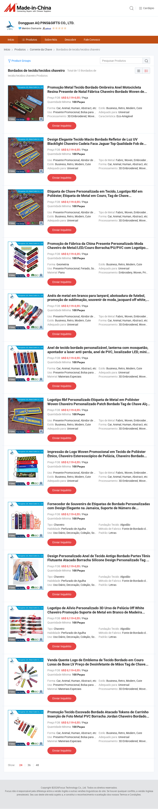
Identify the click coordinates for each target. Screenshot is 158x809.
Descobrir (70, 39)
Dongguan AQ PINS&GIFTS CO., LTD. (46, 23)
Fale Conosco (92, 39)
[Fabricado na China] (28, 7)
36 (29, 765)
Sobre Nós (51, 39)
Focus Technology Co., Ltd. (73, 787)
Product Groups (21, 60)
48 (37, 765)
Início (11, 39)
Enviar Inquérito (61, 125)
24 (20, 765)
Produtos (31, 39)
